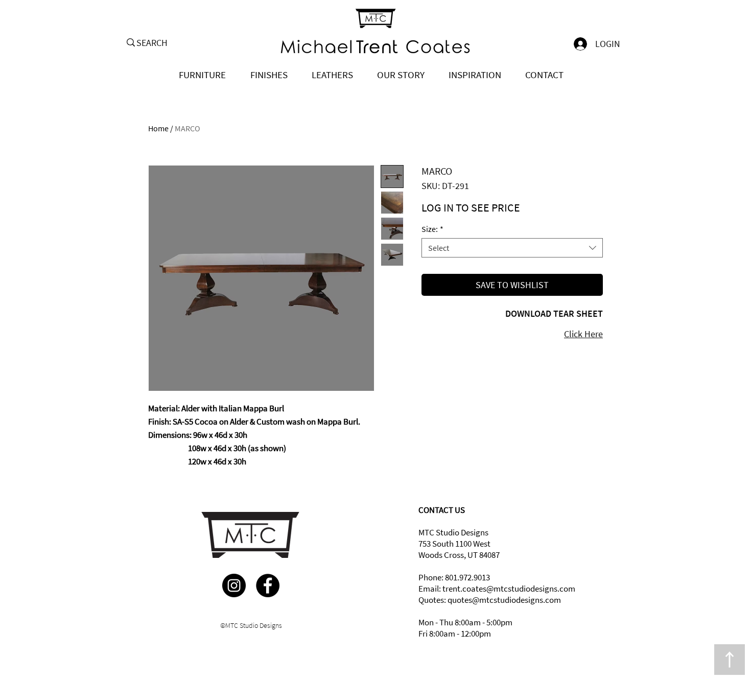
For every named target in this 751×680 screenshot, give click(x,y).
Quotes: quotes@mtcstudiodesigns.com (489, 599)
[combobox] (512, 247)
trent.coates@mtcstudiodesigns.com (508, 588)
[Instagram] (234, 585)
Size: (432, 229)
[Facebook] (267, 585)
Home (158, 128)
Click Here (583, 334)
